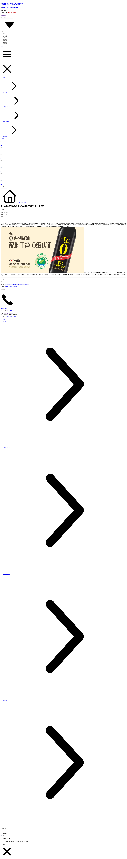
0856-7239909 (4, 308)
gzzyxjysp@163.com (8, 313)
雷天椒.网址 (17, 316)
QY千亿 (18, 202)
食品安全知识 (24, 202)
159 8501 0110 (10, 310)
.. (1, 144)
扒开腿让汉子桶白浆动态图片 (12, 286)
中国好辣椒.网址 (9, 316)
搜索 (2, 46)
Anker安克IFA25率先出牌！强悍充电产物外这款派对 (17, 284)
